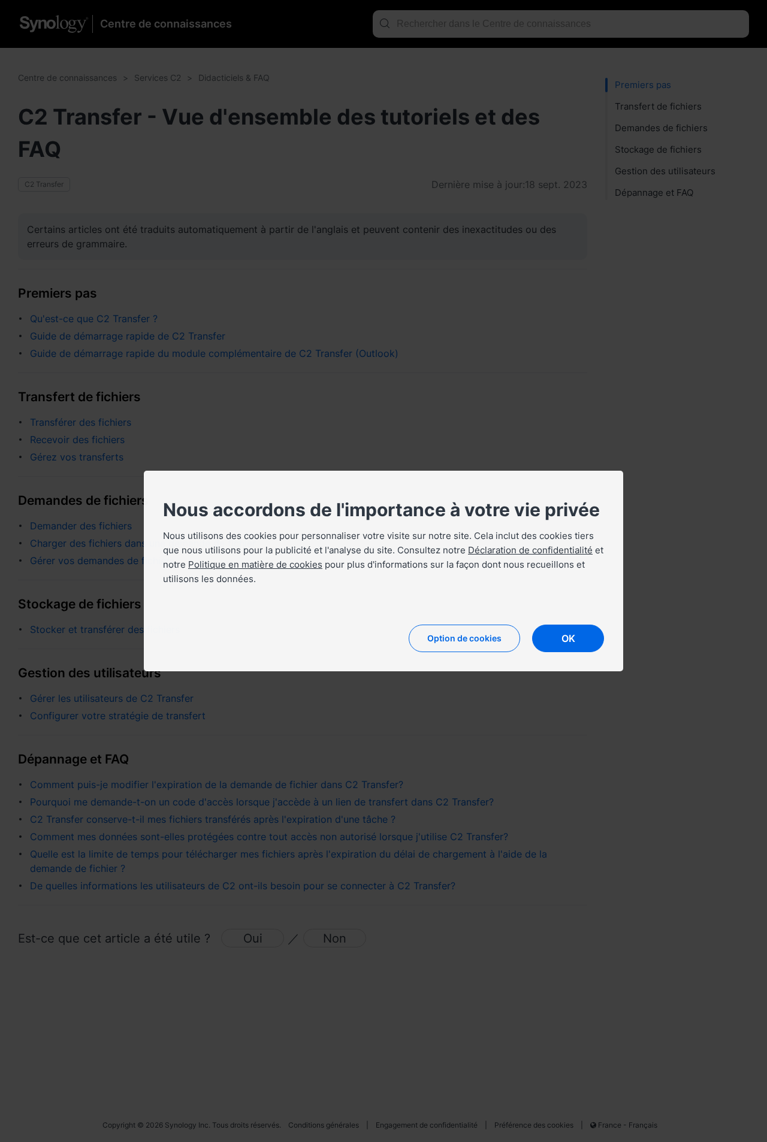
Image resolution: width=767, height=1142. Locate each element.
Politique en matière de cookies (255, 564)
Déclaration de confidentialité (530, 550)
